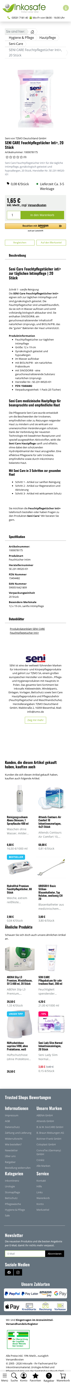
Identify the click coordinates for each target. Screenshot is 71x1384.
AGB (7, 1121)
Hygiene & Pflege (15, 1209)
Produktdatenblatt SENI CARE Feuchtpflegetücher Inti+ (27, 630)
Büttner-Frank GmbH (48, 1138)
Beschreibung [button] (17, 255)
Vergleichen (19, 242)
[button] (35, 227)
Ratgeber (10, 1162)
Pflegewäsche (13, 1204)
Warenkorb (43, 1198)
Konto (40, 1204)
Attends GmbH (45, 1121)
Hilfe (39, 1186)
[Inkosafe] (25, 8)
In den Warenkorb (42, 215)
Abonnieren (55, 1253)
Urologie (10, 1186)
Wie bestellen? (13, 1144)
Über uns (10, 1156)
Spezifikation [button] (17, 536)
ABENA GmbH (44, 1115)
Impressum (11, 1115)
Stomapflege (12, 1192)
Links (39, 1192)
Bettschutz (11, 1198)
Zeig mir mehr (35, 720)
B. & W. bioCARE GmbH (49, 1127)
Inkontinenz (12, 1180)
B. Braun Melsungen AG (50, 1133)
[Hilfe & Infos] (66, 8)
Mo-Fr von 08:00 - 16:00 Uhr (49, 17)
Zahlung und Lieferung (18, 1133)
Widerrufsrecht (13, 1138)
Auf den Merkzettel (51, 242)
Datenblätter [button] (16, 619)
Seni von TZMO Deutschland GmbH (25, 138)
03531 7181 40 (19, 17)
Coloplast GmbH (46, 1144)
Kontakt (41, 1180)
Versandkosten (37, 205)
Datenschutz (12, 1127)
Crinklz (40, 1160)
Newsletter (11, 1150)
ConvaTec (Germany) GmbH (48, 1152)
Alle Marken (43, 1166)
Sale (7, 1215)
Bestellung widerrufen (18, 1168)
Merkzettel (42, 1209)
